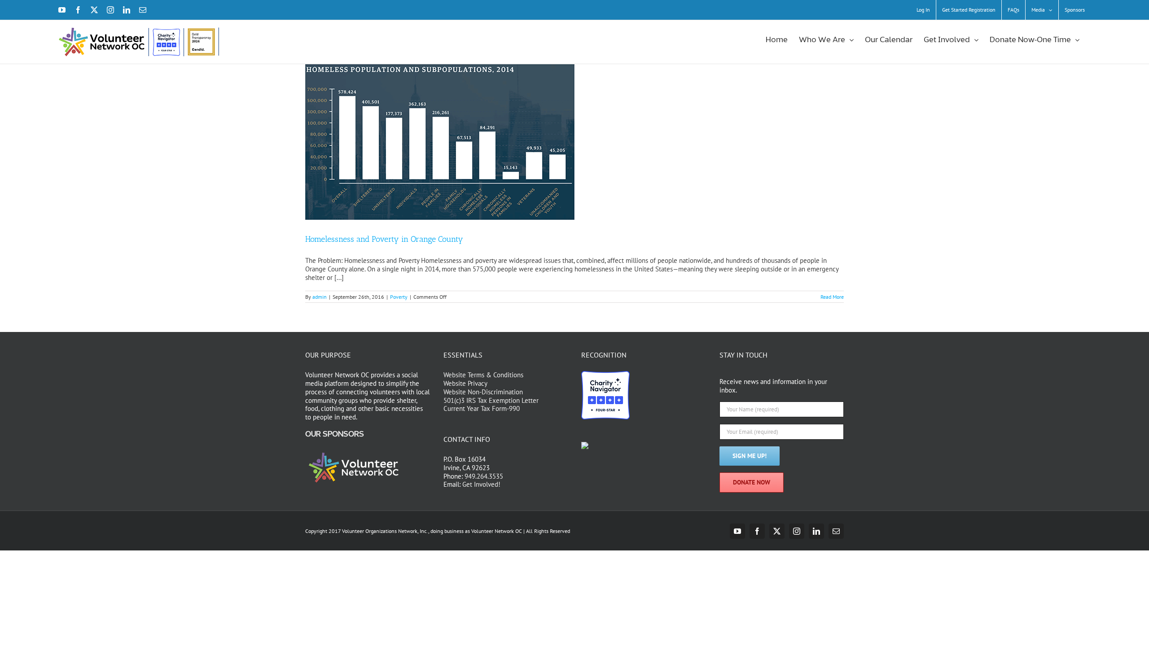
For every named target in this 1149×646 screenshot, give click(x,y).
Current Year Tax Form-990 (481, 408)
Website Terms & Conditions (483, 375)
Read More (832, 296)
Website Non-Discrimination (483, 392)
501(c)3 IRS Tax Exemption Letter (491, 400)
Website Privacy (465, 383)
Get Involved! (481, 484)
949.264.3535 (484, 476)
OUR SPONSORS (334, 434)
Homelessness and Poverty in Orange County (384, 239)
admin (319, 296)
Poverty (399, 296)
